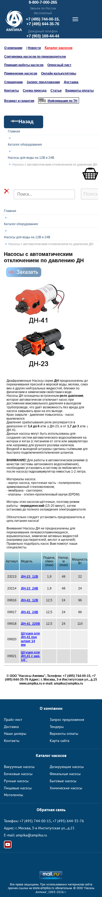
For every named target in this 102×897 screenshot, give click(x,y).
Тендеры (57, 726)
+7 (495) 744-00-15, (43, 19)
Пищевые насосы (18, 788)
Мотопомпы (13, 794)
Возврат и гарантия (19, 101)
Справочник (13, 82)
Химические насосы (66, 788)
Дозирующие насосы (67, 766)
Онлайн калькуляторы (58, 73)
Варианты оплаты (79, 90)
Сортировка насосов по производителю (35, 56)
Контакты (11, 90)
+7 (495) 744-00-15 (35, 821)
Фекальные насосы (65, 773)
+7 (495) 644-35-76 (42, 24)
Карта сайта (59, 740)
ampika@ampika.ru (31, 835)
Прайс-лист (13, 719)
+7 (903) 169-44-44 (42, 36)
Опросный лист (59, 65)
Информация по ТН (62, 101)
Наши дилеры (15, 733)
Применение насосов (20, 73)
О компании (13, 48)
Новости (34, 48)
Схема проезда (35, 90)
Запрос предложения (43, 82)
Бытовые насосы (63, 781)
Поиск (90, 194)
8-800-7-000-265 (43, 2)
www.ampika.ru (43, 888)
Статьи (55, 90)
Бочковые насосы (18, 773)
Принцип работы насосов (23, 65)
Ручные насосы (16, 781)
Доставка (71, 82)
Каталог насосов (58, 48)
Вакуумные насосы (19, 766)
